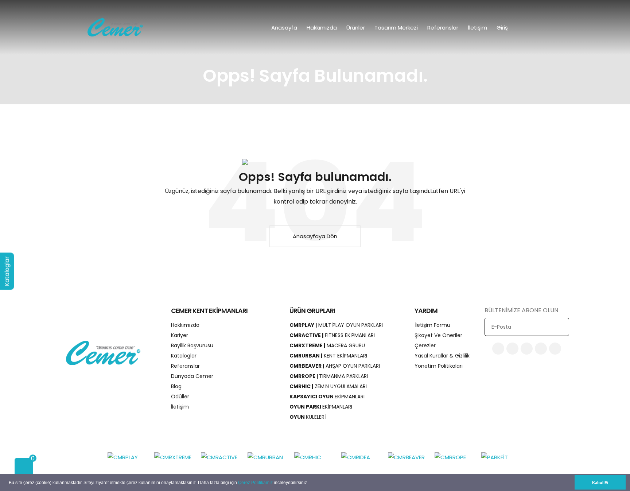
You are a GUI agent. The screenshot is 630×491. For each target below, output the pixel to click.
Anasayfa (284, 27)
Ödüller (180, 396)
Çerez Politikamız (255, 482)
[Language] (526, 27)
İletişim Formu (432, 325)
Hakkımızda (322, 27)
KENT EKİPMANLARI (328, 355)
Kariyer (179, 335)
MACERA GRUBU (327, 345)
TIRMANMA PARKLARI (328, 376)
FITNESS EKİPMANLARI (332, 335)
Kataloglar (184, 355)
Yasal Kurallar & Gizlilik (442, 355)
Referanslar (442, 27)
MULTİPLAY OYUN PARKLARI (336, 325)
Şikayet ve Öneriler (438, 335)
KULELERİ (307, 417)
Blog (176, 386)
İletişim (477, 27)
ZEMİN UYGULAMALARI (328, 386)
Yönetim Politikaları (439, 366)
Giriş (503, 27)
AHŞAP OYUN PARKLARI (334, 366)
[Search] (542, 27)
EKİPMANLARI (327, 396)
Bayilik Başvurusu (192, 345)
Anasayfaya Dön (315, 236)
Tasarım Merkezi (396, 27)
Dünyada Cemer (192, 376)
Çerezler (425, 345)
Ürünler (355, 27)
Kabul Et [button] (600, 482)
